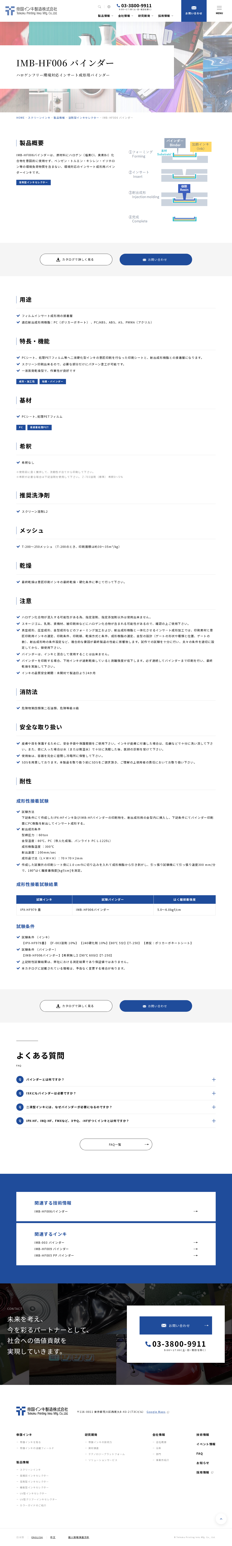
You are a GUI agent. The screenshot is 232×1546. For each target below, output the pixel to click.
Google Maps (156, 1412)
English (37, 1537)
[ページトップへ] (221, 1518)
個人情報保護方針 (78, 1537)
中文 (52, 1537)
